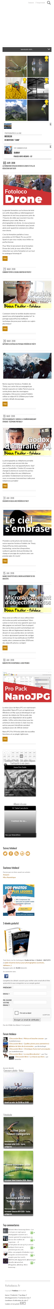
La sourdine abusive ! (32, 1054)
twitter (24, 1303)
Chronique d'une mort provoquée (37, 1049)
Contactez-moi (24, 1298)
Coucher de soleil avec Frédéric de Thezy (16, 501)
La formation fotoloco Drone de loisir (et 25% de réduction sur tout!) (19, 167)
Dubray (17, 152)
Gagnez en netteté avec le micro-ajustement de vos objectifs (19, 577)
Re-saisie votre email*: (7, 1002)
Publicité (14, 1295)
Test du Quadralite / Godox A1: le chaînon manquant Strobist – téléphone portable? (19, 420)
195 (26, 752)
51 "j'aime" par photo (20, 808)
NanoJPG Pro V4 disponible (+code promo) (16, 663)
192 (13, 752)
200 (13, 756)
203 (26, 756)
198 (4, 756)
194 (21, 752)
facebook (21, 1303)
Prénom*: (7, 988)
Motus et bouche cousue (34, 1038)
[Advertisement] (27, 26)
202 (21, 756)
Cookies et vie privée (12, 1304)
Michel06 (8, 136)
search (48, 2)
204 (30, 756)
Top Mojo (22, 1295)
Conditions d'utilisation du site (16, 1300)
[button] (6, 976)
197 (34, 752)
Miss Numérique (9, 877)
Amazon (6, 875)
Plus (5, 258)
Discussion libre (16, 1038)
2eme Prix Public (20, 767)
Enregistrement (41, 3)
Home (7, 1295)
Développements (11, 1298)
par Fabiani (9, 795)
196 (30, 752)
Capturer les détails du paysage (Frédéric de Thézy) (19, 344)
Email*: (6, 994)
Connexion (31, 3)
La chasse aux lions (37, 1057)
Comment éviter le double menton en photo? (17, 272)
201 (17, 756)
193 (17, 752)
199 (9, 756)
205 (34, 756)
